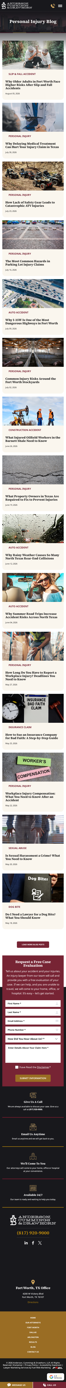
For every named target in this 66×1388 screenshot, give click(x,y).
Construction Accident (25, 430)
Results (33, 1342)
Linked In (26, 1243)
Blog (33, 1347)
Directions (33, 1302)
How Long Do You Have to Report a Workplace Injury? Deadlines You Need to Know (30, 676)
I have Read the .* (35, 1067)
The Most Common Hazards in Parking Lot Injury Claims (27, 262)
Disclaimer (43, 1067)
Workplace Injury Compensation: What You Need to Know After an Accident (30, 797)
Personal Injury (20, 136)
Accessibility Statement (51, 1365)
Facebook (33, 1243)
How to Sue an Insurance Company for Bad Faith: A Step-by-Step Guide (31, 736)
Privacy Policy (31, 1365)
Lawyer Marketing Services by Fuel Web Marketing (27, 1367)
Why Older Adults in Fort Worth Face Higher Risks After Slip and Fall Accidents (32, 85)
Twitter (40, 1243)
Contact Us (33, 1352)
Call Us (51, 1385)
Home (33, 1317)
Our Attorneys (33, 1322)
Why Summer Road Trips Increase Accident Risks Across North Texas (31, 615)
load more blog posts (33, 944)
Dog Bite (14, 907)
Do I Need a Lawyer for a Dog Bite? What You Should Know (30, 916)
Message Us (18, 1385)
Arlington (33, 1337)
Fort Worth (33, 1327)
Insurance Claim (20, 727)
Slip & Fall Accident (22, 74)
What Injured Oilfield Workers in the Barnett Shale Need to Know (32, 439)
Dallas (33, 1332)
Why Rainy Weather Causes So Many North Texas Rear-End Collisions (32, 556)
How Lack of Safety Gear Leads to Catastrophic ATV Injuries (30, 204)
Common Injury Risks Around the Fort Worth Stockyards (30, 380)
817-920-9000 (53, 6)
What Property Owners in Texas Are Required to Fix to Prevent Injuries (32, 498)
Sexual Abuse (18, 848)
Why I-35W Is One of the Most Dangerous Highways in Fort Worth (31, 321)
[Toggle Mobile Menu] (60, 6)
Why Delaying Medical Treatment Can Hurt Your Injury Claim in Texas (32, 145)
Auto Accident (18, 312)
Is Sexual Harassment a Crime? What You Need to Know (32, 857)
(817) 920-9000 (35, 1109)
